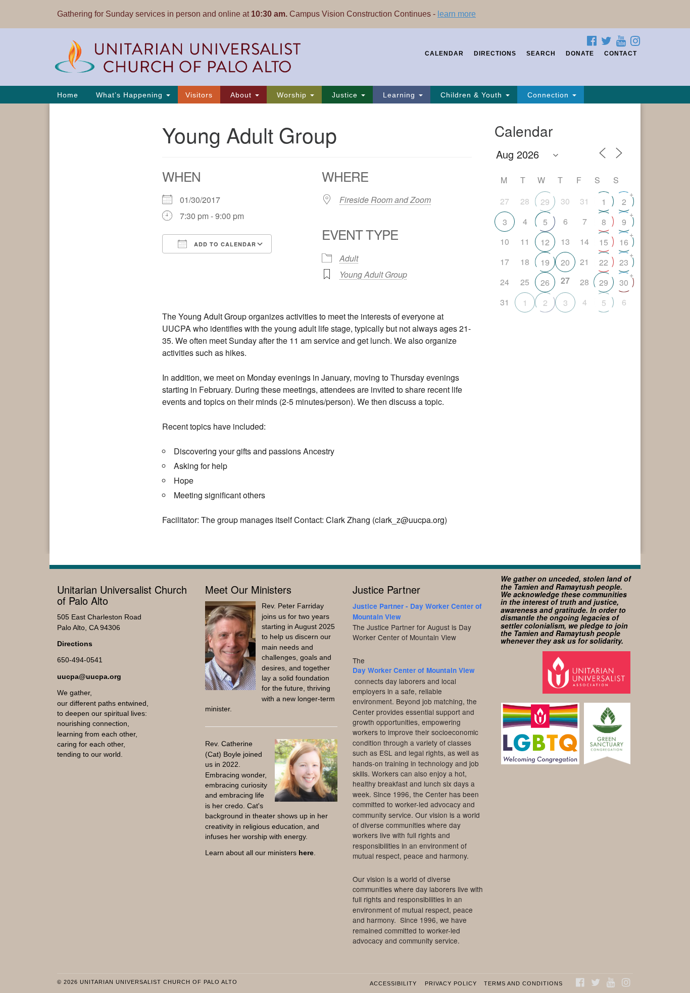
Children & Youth (471, 95)
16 (623, 242)
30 (623, 282)
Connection (548, 95)
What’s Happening (129, 95)
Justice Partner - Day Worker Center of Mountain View (417, 611)
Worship (291, 95)
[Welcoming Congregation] (541, 729)
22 (603, 262)
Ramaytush (575, 587)
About (241, 95)
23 (623, 262)
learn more (456, 14)
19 (545, 262)
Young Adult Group (373, 274)
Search (541, 53)
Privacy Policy (451, 983)
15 (603, 242)
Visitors (199, 95)
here (306, 853)
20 (565, 262)
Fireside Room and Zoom (385, 199)
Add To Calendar (224, 244)
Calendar (444, 53)
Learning (399, 95)
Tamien (526, 587)
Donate (580, 53)
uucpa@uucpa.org (89, 677)
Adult (348, 258)
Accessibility (393, 983)
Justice (344, 95)
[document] (345, 328)
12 (545, 242)
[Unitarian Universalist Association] (588, 671)
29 (545, 201)
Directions (495, 53)
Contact (620, 53)
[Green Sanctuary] (608, 729)
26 (545, 282)
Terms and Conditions (523, 983)
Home (67, 95)
